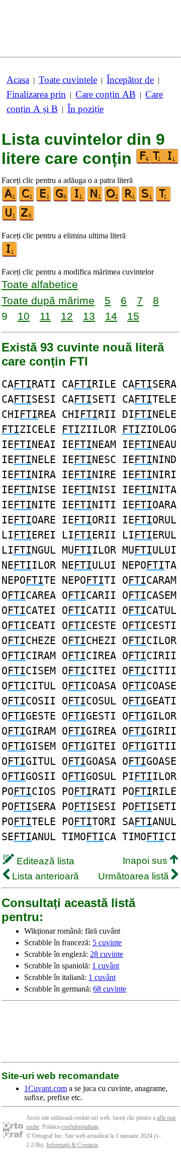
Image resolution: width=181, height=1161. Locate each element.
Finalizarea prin (36, 94)
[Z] (27, 218)
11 (45, 316)
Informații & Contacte (72, 1144)
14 (111, 316)
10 (24, 316)
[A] (10, 199)
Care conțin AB (105, 94)
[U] (10, 218)
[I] (78, 199)
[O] (112, 199)
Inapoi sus (146, 860)
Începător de (130, 79)
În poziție (85, 109)
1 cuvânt (105, 965)
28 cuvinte (106, 954)
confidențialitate (80, 1126)
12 (67, 316)
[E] (44, 199)
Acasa (18, 79)
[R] (129, 199)
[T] (163, 199)
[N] (95, 199)
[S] (146, 199)
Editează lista (44, 861)
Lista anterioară (44, 876)
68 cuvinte (109, 989)
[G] (61, 199)
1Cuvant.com (45, 1088)
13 (89, 316)
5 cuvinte (107, 942)
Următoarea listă (134, 876)
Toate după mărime (48, 300)
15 (133, 316)
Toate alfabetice (40, 284)
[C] (27, 199)
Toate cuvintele (68, 79)
